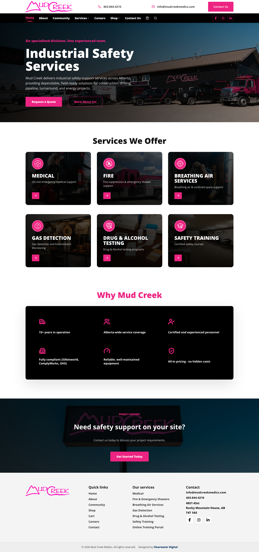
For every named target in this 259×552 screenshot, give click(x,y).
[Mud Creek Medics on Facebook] (216, 18)
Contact (93, 527)
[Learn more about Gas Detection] (35, 258)
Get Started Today (129, 456)
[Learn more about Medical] (35, 195)
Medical (137, 493)
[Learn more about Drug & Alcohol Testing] (107, 258)
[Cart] (147, 18)
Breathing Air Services (147, 505)
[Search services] (155, 18)
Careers (100, 18)
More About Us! (85, 102)
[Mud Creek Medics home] (49, 6)
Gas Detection (142, 510)
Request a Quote (44, 102)
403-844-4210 (112, 7)
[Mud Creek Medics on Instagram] (223, 18)
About (43, 18)
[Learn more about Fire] (107, 195)
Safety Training (142, 522)
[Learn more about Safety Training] (178, 258)
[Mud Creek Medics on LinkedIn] (230, 18)
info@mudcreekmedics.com (176, 7)
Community (61, 18)
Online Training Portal (147, 527)
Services (81, 18)
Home (30, 18)
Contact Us (220, 7)
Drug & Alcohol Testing (148, 516)
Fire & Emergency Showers (150, 499)
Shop (114, 18)
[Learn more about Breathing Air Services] (178, 195)
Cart (91, 516)
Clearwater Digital (166, 547)
